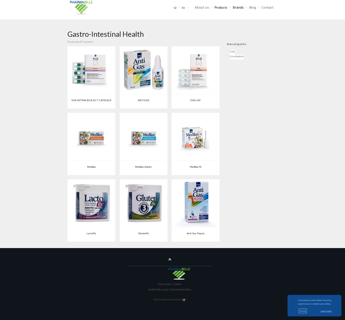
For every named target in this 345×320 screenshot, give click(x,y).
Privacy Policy (164, 284)
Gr (175, 8)
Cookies (177, 284)
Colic (232, 51)
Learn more (326, 311)
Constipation (236, 56)
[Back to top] (170, 259)
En (183, 8)
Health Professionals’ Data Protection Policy (169, 289)
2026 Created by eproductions (168, 299)
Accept (303, 311)
